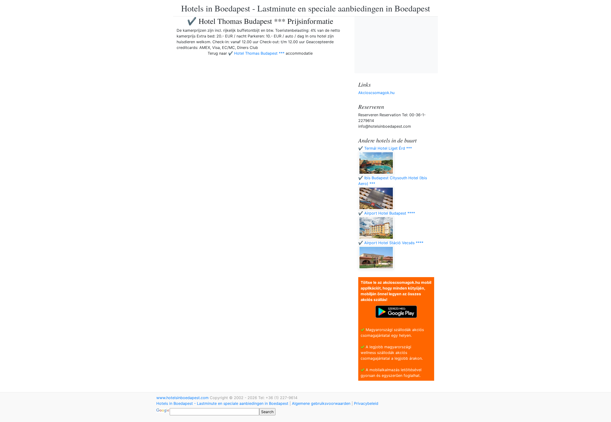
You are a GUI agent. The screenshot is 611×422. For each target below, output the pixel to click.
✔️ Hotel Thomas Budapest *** (256, 53)
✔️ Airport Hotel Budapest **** (386, 213)
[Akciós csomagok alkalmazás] (396, 311)
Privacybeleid (366, 403)
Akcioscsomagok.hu (376, 92)
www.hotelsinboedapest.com (183, 397)
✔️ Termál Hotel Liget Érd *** (385, 148)
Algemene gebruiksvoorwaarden (321, 403)
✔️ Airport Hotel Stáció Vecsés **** (390, 242)
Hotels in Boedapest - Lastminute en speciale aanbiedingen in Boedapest (305, 8)
